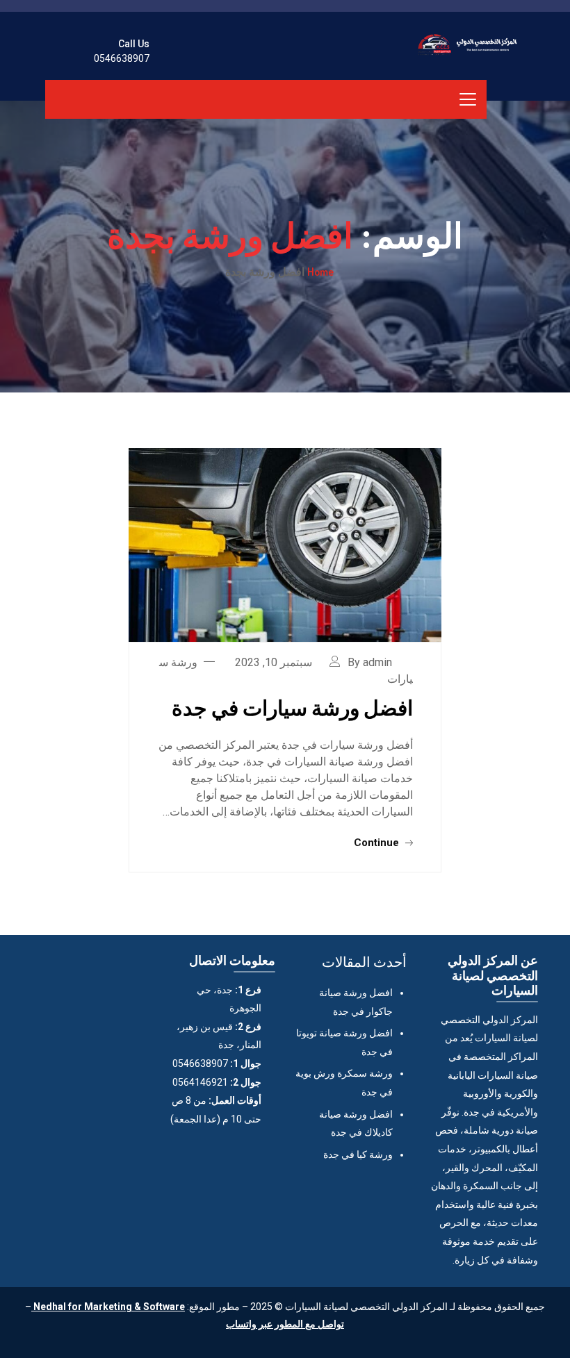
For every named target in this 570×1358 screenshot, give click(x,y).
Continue (378, 842)
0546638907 (121, 58)
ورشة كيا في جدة (358, 1154)
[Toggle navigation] (468, 99)
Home (320, 272)
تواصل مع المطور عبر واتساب (285, 1324)
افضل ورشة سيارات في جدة (292, 707)
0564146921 (200, 1082)
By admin (370, 662)
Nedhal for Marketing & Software (108, 1306)
